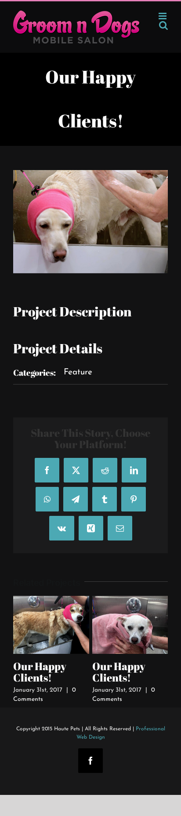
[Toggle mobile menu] (163, 16)
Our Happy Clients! (39, 672)
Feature (78, 372)
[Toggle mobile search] (163, 25)
